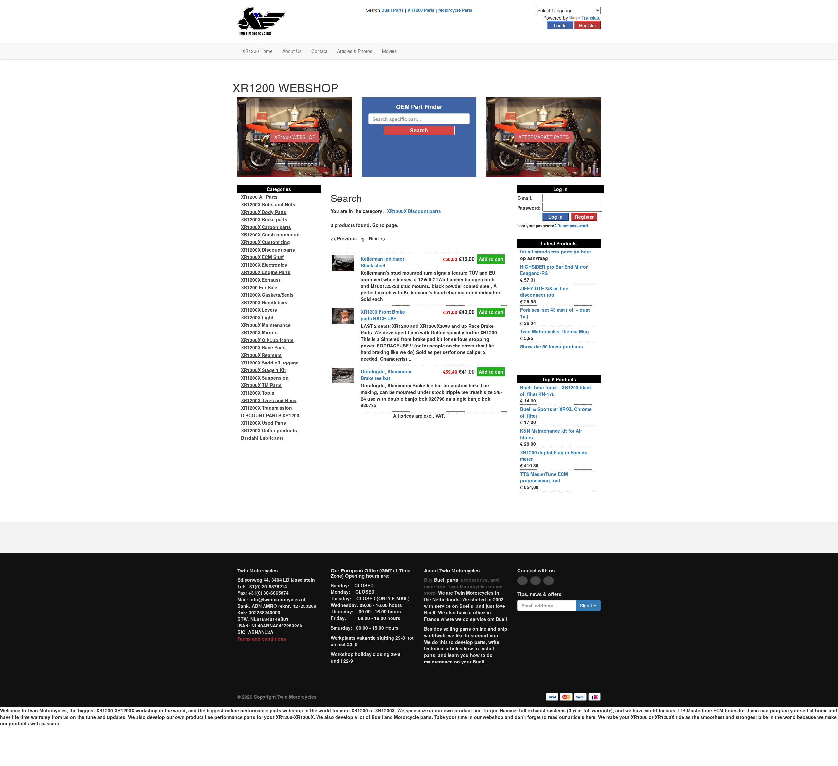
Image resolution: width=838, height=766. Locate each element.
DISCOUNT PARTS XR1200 (270, 415)
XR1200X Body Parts (263, 212)
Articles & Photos (354, 51)
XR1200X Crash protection (270, 234)
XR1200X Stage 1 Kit (263, 370)
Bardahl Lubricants (262, 438)
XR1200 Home (257, 51)
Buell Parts (392, 10)
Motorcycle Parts (455, 10)
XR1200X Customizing (265, 242)
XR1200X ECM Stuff (262, 257)
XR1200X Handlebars (264, 302)
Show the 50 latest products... (553, 346)
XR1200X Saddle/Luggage (270, 362)
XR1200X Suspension (265, 377)
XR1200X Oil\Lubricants (267, 340)
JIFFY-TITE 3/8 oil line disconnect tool (544, 291)
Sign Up (588, 605)
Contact (319, 51)
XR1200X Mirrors (259, 332)
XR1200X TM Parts (261, 385)
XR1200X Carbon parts (266, 227)
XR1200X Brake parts (264, 219)
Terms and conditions (261, 638)
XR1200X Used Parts (263, 423)
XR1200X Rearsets (261, 355)
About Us (291, 51)
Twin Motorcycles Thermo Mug (554, 331)
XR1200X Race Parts (263, 347)
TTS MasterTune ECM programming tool (544, 477)
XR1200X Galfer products (269, 430)
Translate (591, 17)
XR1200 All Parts (259, 197)
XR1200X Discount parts (414, 211)
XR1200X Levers (259, 310)
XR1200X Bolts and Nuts (268, 204)
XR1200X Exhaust (260, 279)
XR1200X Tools (257, 392)
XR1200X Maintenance (266, 325)
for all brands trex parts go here (555, 251)
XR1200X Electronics (264, 264)
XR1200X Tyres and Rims (268, 400)
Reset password (572, 226)
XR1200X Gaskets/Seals (267, 294)
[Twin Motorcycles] (261, 20)
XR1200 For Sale (259, 287)
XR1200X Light (257, 317)
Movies (389, 51)
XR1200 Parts (421, 10)
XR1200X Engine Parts (265, 272)
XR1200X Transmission (266, 407)
